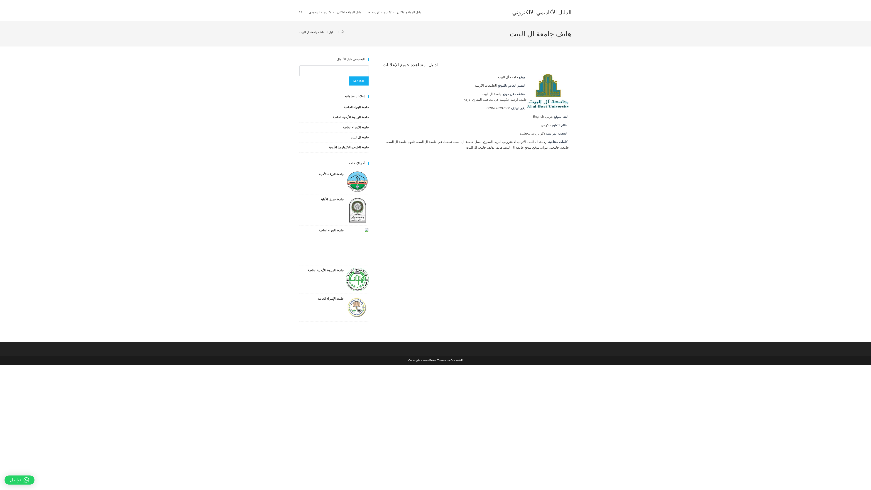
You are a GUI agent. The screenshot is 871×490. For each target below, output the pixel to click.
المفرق (488, 142)
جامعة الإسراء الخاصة (356, 127)
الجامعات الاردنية (486, 85)
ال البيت (532, 142)
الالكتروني (509, 142)
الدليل (434, 64)
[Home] (342, 32)
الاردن (522, 142)
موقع (536, 147)
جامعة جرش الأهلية (332, 199)
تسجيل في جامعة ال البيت (434, 142)
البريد (497, 142)
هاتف (498, 147)
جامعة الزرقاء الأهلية (331, 174)
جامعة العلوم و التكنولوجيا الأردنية (348, 147)
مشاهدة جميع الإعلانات (404, 64)
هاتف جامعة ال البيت (312, 32)
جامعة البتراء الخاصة (356, 107)
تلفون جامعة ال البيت (401, 142)
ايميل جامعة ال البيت (468, 142)
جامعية (554, 147)
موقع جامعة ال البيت (517, 147)
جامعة (565, 147)
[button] (19, 480)
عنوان (544, 147)
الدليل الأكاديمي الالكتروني (542, 12)
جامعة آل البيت (508, 77)
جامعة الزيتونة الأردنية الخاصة (351, 117)
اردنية (543, 142)
